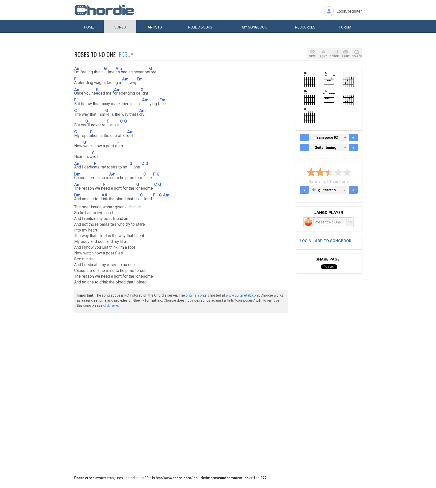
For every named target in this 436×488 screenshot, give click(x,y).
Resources (305, 27)
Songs (120, 27)
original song (196, 295)
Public (200, 27)
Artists (155, 27)
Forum (345, 27)
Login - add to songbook (325, 241)
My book (254, 27)
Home (89, 27)
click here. (111, 305)
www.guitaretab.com (242, 295)
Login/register (349, 11)
